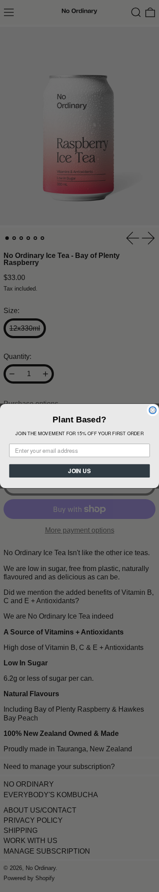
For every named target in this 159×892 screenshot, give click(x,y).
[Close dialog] (152, 410)
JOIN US (79, 470)
